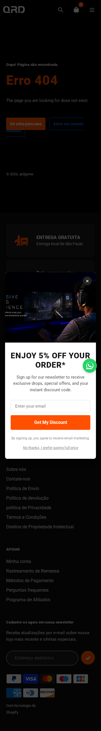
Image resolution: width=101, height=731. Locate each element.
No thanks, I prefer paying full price (50, 448)
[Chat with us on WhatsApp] (90, 366)
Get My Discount (50, 422)
